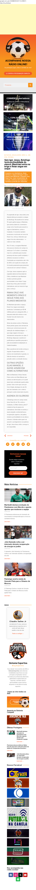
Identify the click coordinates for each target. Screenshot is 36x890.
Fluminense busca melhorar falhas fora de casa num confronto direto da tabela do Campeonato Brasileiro (18, 746)
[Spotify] (18, 879)
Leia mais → (7, 521)
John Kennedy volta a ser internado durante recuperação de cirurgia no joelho (16, 544)
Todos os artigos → (18, 633)
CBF (29, 155)
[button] (7, 444)
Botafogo (7, 155)
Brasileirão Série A (19, 155)
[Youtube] (25, 875)
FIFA (5, 157)
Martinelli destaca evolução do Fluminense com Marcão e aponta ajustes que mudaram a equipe (17, 507)
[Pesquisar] (30, 85)
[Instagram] (15, 875)
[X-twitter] (20, 875)
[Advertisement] (18, 19)
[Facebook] (11, 875)
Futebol (11, 157)
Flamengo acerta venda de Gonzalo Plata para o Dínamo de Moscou (17, 581)
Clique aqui (18, 105)
